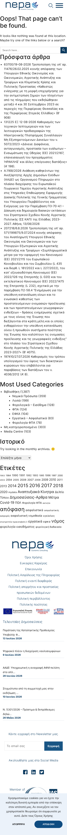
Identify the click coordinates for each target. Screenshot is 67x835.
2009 (45, 479)
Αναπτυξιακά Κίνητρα (36, 492)
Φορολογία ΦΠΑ (23, 422)
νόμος (57, 521)
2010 (52, 479)
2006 (23, 479)
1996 (48, 475)
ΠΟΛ (18, 502)
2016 (34, 485)
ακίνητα (46, 503)
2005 (16, 479)
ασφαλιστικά (34, 510)
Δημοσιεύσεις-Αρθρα (28, 497)
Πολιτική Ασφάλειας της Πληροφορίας (33, 575)
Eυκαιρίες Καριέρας (33, 563)
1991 (22, 475)
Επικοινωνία (33, 569)
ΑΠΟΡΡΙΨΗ (18, 824)
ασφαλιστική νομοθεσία (26, 515)
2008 (38, 479)
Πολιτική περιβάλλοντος (33, 598)
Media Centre (13, 431)
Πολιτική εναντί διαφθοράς (33, 581)
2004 (9, 479)
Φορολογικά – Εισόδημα (29, 405)
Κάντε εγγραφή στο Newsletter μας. (33, 734)
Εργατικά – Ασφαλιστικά (29, 418)
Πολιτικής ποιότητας (33, 604)
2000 (60, 475)
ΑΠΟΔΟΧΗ (48, 824)
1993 (35, 475)
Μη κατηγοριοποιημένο (20, 427)
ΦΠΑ (15, 409)
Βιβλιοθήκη (11, 391)
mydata (12, 492)
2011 (60, 479)
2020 (3, 492)
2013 (3, 486)
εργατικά (35, 521)
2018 (58, 485)
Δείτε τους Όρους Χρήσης (37, 815)
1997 (54, 475)
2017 (46, 485)
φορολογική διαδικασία (48, 526)
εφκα (46, 521)
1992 (29, 475)
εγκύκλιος (49, 515)
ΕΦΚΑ (16, 414)
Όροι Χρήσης (33, 557)
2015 (22, 485)
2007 (30, 479)
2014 (12, 486)
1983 (2, 475)
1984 (8, 475)
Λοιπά (16, 400)
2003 (2, 480)
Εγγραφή (53, 746)
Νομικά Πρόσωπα (24, 396)
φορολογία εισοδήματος (17, 526)
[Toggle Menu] (59, 5)
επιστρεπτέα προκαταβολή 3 (13, 522)
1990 (15, 475)
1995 (41, 475)
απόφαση (12, 509)
